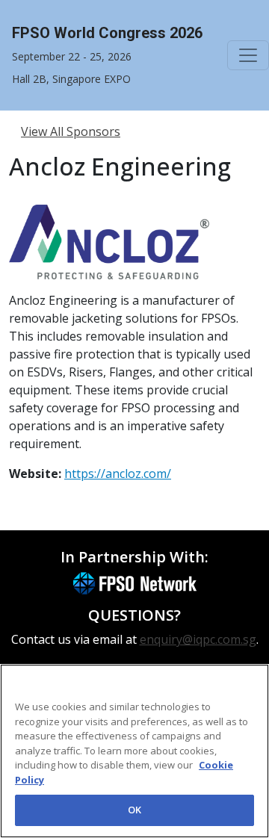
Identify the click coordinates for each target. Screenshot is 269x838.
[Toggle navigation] (248, 55)
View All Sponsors (70, 131)
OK (134, 809)
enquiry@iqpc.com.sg (198, 639)
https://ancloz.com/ (117, 473)
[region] (134, 751)
